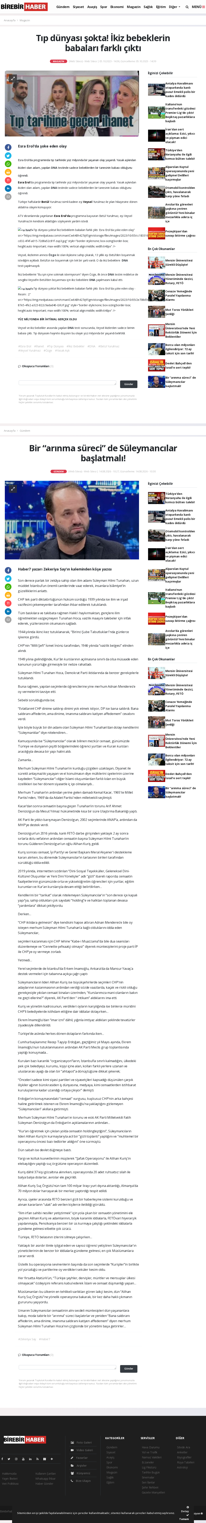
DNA (54, 168)
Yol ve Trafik (150, 1452)
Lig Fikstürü (149, 1467)
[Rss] (39, 1459)
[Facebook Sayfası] (3, 1459)
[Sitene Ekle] (53, 1459)
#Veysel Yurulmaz (29, 350)
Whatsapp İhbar (45, 1478)
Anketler (182, 1452)
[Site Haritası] (46, 1459)
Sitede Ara (183, 1447)
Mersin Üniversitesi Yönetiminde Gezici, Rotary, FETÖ (179, 279)
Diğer (173, 7)
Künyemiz (83, 1473)
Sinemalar (148, 1477)
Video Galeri (84, 1450)
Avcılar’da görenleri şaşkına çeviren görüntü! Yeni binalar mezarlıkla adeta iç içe (180, 212)
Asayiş (92, 7)
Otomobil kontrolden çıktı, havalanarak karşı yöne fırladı (180, 192)
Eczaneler (148, 1462)
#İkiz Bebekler (75, 346)
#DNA (91, 346)
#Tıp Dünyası (55, 346)
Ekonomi (117, 7)
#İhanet (39, 346)
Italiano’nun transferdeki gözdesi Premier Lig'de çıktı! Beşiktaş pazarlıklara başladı (180, 112)
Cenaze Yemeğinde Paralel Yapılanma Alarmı (178, 295)
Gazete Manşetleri (153, 1492)
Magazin (133, 7)
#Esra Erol (24, 346)
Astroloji (182, 1467)
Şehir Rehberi (150, 1487)
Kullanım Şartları (45, 1473)
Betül (45, 202)
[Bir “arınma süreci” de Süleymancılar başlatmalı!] (72, 520)
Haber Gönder (44, 1483)
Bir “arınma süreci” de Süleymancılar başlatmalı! (180, 382)
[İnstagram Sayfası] (18, 1459)
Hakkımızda (9, 1473)
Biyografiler (184, 1457)
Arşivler (81, 1465)
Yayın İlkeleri (9, 1478)
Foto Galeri (84, 1442)
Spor (103, 7)
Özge (52, 255)
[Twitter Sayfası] (10, 1459)
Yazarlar (81, 1458)
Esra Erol (24, 182)
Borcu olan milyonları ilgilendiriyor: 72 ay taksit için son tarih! (180, 349)
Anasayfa (10, 20)
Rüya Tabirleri (185, 1462)
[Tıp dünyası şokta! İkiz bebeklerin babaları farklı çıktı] (72, 103)
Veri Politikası (10, 1483)
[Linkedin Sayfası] (32, 1459)
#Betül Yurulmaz (108, 346)
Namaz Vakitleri (152, 1457)
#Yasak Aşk (62, 350)
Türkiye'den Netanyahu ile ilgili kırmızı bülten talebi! (180, 154)
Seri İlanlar (148, 1482)
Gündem (63, 7)
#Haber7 (44, 1339)
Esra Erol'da (62, 216)
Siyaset (78, 7)
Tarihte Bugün (151, 1472)
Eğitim (161, 7)
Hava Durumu (151, 1447)
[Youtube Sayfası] (25, 1459)
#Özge (48, 350)
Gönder (128, 384)
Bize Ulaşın (83, 1481)
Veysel (87, 202)
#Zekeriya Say (27, 1339)
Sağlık (148, 7)
